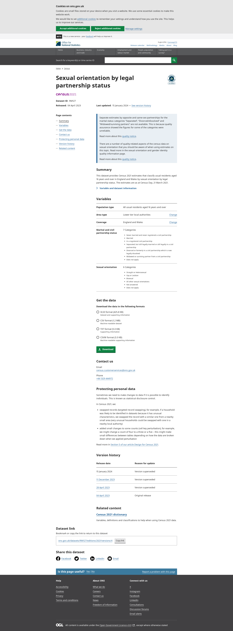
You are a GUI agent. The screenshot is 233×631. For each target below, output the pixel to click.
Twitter (83, 558)
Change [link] (173, 214)
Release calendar (138, 45)
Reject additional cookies (108, 28)
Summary (64, 120)
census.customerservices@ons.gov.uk (115, 370)
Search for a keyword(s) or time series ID (75, 60)
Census (67, 68)
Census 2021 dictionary (111, 514)
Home (60, 50)
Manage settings (133, 28)
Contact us (64, 134)
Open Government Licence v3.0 (115, 625)
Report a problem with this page (158, 571)
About (168, 45)
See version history (141, 105)
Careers (97, 591)
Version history (66, 143)
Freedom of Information (105, 604)
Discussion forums (139, 609)
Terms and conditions (67, 600)
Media (161, 45)
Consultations (137, 604)
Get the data (65, 130)
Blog (175, 45)
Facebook (66, 558)
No (93, 571)
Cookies (60, 591)
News (96, 600)
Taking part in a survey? (164, 51)
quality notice (129, 136)
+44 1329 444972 (104, 378)
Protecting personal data (71, 139)
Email (116, 558)
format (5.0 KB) (110, 330)
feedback (89, 36)
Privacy (59, 595)
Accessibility (62, 586)
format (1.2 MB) (111, 322)
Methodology (152, 45)
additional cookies (86, 18)
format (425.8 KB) (115, 313)
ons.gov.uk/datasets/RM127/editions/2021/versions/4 (85, 540)
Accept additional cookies (73, 28)
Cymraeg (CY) (172, 42)
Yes (88, 571)
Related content (67, 148)
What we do (99, 586)
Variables (63, 125)
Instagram (135, 591)
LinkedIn (100, 558)
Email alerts (136, 613)
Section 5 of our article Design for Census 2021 (134, 444)
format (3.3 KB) (117, 338)
